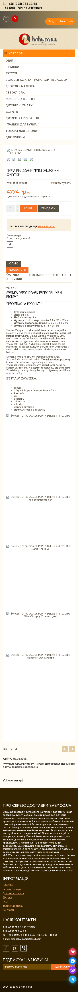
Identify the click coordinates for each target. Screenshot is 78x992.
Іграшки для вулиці (22, 124)
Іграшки (12, 67)
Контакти (8, 910)
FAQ (5, 901)
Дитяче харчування (22, 118)
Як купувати (62, 183)
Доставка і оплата (13, 893)
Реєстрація (66, 21)
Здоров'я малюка (20, 86)
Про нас (8, 885)
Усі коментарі (13, 780)
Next (72, 749)
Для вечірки (15, 137)
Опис (13, 263)
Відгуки (7, 897)
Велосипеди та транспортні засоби (36, 79)
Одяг (9, 60)
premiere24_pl (46, 226)
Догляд (11, 111)
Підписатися (63, 966)
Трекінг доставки (13, 906)
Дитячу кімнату (19, 105)
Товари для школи (21, 131)
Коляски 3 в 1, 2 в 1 (20, 99)
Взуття (11, 73)
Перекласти (17, 269)
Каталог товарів (12, 889)
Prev (65, 749)
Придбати (48, 208)
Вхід (51, 21)
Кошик (28, 208)
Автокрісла (15, 92)
